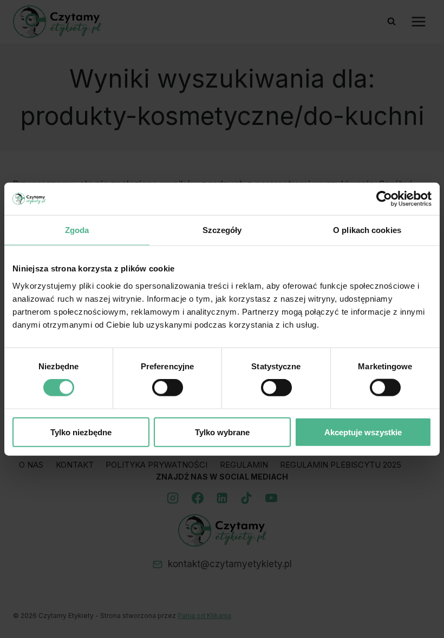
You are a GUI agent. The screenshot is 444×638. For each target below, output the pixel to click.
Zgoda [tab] (77, 230)
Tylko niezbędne (81, 431)
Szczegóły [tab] (222, 230)
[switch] (167, 387)
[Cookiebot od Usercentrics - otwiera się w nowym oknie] (384, 199)
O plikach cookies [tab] (367, 230)
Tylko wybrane (222, 431)
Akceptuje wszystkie (363, 431)
